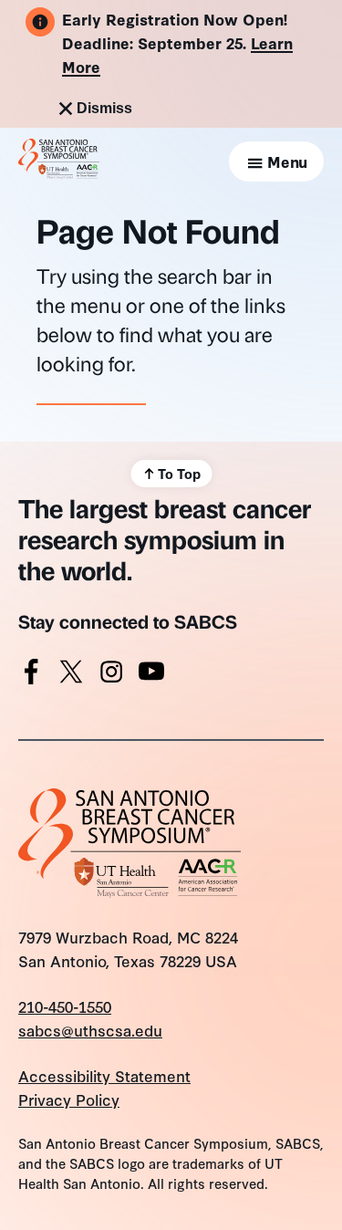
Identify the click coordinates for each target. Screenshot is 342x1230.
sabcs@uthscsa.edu (90, 1029)
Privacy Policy (68, 1099)
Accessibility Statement (104, 1075)
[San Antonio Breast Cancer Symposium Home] (58, 172)
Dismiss (104, 108)
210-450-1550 (64, 1005)
